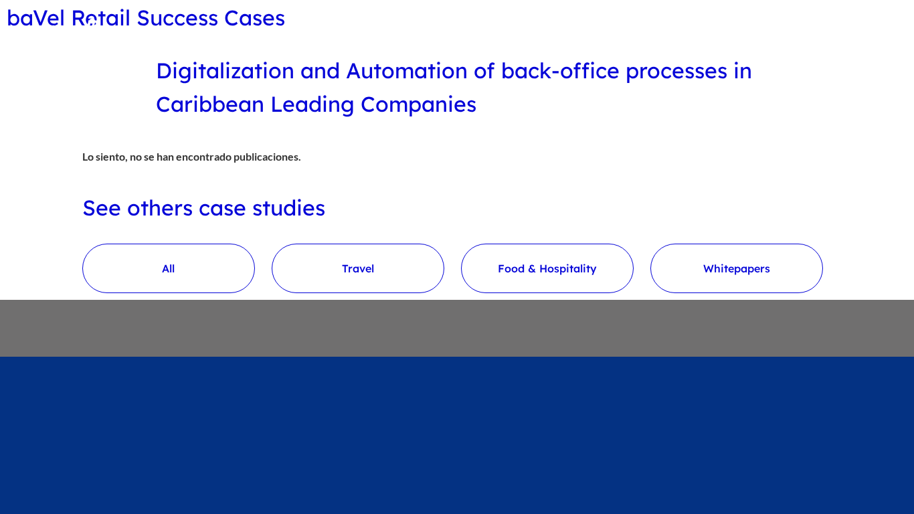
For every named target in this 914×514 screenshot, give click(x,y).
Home (622, 31)
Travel (358, 268)
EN (854, 31)
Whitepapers (736, 268)
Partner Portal (783, 31)
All (168, 268)
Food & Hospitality (547, 268)
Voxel (710, 31)
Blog (667, 31)
